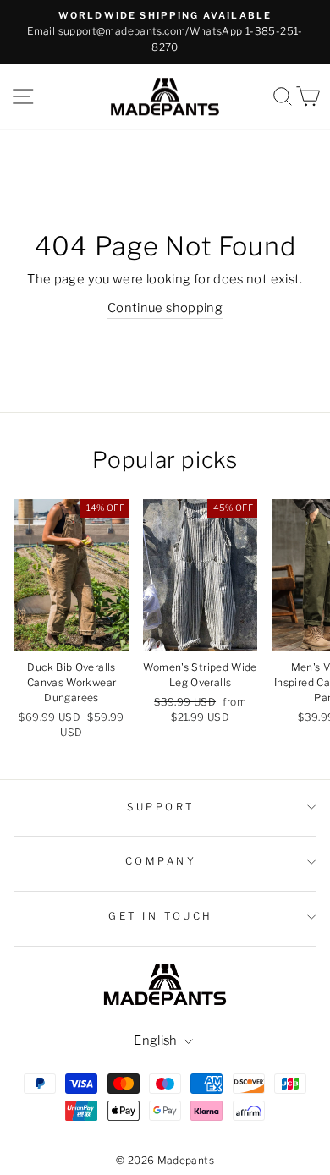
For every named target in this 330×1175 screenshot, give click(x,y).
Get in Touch (160, 916)
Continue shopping (165, 308)
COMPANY (161, 861)
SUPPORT (161, 807)
